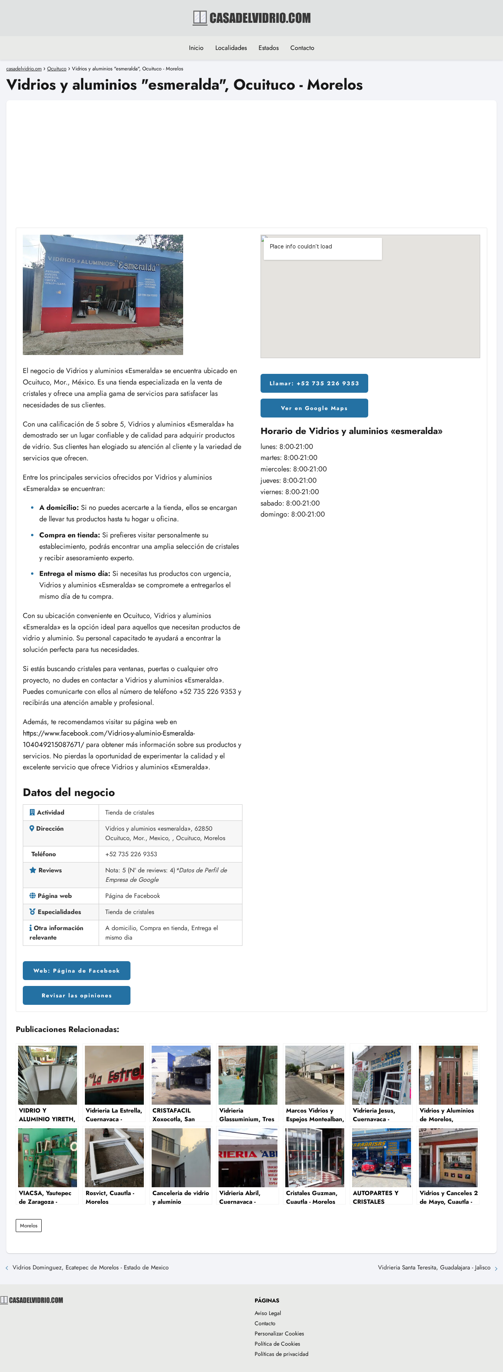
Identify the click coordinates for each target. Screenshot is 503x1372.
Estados (269, 47)
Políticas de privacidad (281, 1354)
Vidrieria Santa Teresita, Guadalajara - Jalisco (434, 1267)
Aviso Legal (268, 1313)
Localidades (231, 47)
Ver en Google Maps (314, 408)
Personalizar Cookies (279, 1333)
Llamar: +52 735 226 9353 (315, 383)
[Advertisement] (251, 155)
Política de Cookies (277, 1344)
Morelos (28, 1225)
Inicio (196, 47)
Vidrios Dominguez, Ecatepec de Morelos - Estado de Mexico (91, 1267)
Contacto (302, 47)
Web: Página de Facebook (76, 971)
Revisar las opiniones (77, 995)
